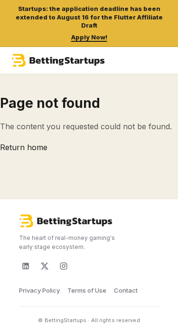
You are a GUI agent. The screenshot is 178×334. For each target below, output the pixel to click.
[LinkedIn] (25, 266)
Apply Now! (89, 37)
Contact (126, 290)
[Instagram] (63, 266)
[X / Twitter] (44, 266)
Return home (23, 147)
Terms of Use (86, 290)
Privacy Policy (39, 290)
